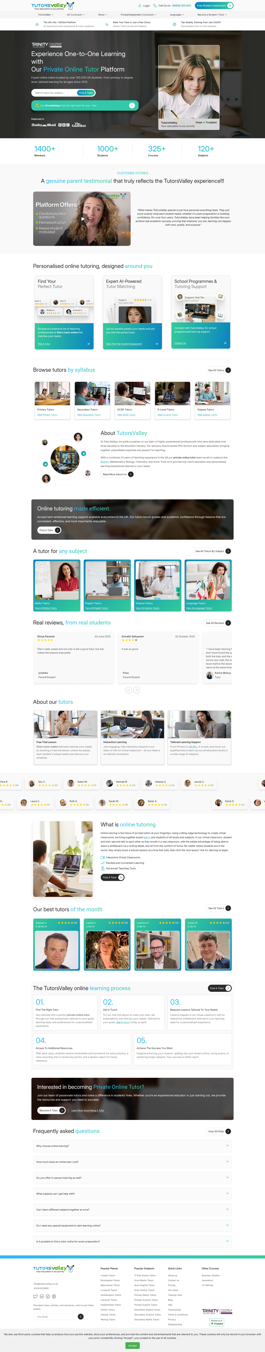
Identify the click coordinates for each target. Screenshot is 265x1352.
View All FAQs (216, 1131)
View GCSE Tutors (126, 414)
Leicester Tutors (109, 1300)
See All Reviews (215, 622)
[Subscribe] (81, 1317)
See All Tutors (216, 370)
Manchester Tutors (110, 1285)
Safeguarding (175, 1324)
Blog (170, 1300)
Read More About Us (115, 474)
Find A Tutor (86, 92)
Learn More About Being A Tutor (87, 1110)
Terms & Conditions (178, 1314)
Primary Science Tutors (146, 1300)
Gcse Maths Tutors (144, 1280)
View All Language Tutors (199, 608)
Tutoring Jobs (175, 1295)
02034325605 (41, 1288)
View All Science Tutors (147, 608)
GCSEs (193, 746)
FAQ (170, 1304)
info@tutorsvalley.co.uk (46, 1283)
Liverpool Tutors (109, 1290)
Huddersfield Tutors (111, 1304)
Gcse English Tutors (144, 1285)
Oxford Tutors (108, 1309)
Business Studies (211, 1275)
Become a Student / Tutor (211, 14)
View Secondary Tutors (89, 414)
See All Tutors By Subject (210, 551)
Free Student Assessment (211, 5)
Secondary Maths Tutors (146, 1319)
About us (172, 1275)
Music (101, 14)
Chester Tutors (108, 1314)
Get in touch (123, 1022)
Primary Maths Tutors (145, 1295)
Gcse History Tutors (144, 1290)
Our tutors (173, 1290)
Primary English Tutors (145, 1304)
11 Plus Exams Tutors (145, 1275)
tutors (147, 837)
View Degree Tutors (207, 414)
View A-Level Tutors (167, 414)
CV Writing (207, 1285)
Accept (133, 1345)
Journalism (207, 1280)
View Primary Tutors (47, 414)
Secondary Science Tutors (147, 1314)
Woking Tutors (108, 1319)
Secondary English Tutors (147, 1309)
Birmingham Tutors (110, 1280)
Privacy (172, 1319)
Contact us (173, 1280)
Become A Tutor (49, 1110)
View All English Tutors (96, 608)
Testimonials (174, 1309)
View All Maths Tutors (46, 608)
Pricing (171, 1285)
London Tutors (108, 1275)
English (105, 461)
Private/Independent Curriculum (137, 14)
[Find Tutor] (132, 105)
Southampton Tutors (111, 1295)
